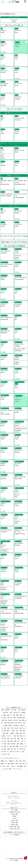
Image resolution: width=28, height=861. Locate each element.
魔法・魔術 (22, 730)
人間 (19, 710)
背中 (25, 766)
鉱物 (8, 728)
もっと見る (3, 52)
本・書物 (5, 725)
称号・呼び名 (18, 723)
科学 (8, 754)
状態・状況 (10, 741)
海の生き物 (16, 725)
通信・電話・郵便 (14, 746)
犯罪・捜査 (5, 733)
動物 (21, 715)
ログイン (15, 804)
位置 (12, 728)
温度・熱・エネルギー (15, 751)
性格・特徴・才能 (15, 828)
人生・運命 (14, 710)
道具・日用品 (20, 743)
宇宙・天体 (15, 820)
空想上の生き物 (21, 717)
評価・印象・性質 (18, 736)
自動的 (2, 761)
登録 (3, 1)
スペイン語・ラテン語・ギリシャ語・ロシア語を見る (14, 237)
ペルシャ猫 (4, 769)
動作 (3, 710)
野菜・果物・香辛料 (9, 723)
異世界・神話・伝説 (20, 733)
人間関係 (12, 733)
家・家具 (15, 720)
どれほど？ (13, 766)
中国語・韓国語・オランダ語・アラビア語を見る (14, 242)
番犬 (20, 761)
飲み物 (10, 720)
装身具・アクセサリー (7, 736)
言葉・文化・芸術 (11, 749)
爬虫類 (10, 725)
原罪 (24, 761)
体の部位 (13, 743)
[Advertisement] (14, 8)
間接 (10, 769)
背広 (8, 766)
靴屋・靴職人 (11, 763)
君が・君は (22, 763)
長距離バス (12, 761)
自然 (11, 712)
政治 (17, 730)
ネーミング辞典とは (15, 834)
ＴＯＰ (6, 858)
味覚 (18, 738)
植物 (8, 743)
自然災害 (7, 710)
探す (4, 766)
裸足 (17, 763)
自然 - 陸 (21, 728)
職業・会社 (17, 741)
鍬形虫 (2, 763)
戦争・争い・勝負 (11, 717)
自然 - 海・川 (16, 712)
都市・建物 (16, 715)
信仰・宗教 (15, 814)
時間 (24, 723)
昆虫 (22, 738)
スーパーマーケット (17, 769)
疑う (6, 761)
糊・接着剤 (20, 766)
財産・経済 (5, 712)
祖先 (17, 761)
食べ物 (16, 728)
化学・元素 (13, 738)
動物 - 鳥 (23, 710)
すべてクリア (14, 800)
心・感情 (13, 730)
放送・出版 (4, 720)
